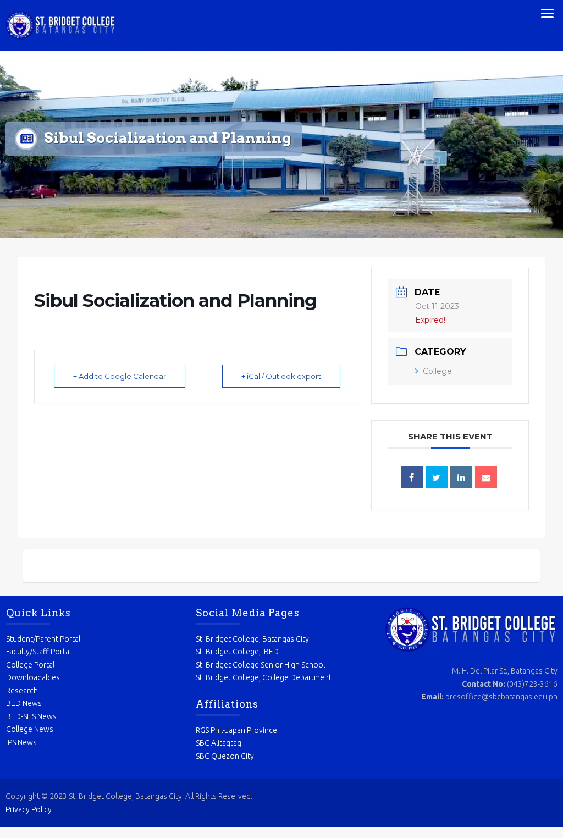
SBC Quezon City (225, 756)
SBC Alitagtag (218, 742)
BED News (24, 703)
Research (22, 690)
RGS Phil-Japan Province (236, 730)
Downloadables (33, 677)
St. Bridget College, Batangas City (252, 639)
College (437, 371)
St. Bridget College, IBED (237, 651)
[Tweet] (437, 477)
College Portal (30, 664)
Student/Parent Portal (43, 639)
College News (29, 729)
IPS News (21, 742)
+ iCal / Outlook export (281, 376)
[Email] (486, 477)
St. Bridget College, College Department (264, 677)
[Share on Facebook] (412, 477)
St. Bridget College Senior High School (260, 664)
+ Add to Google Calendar (119, 376)
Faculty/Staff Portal (38, 651)
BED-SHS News (31, 716)
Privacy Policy (28, 809)
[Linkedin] (461, 477)
